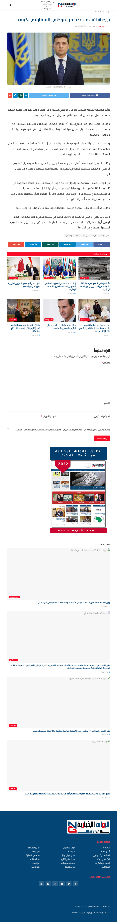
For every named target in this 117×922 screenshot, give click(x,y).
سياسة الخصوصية (92, 906)
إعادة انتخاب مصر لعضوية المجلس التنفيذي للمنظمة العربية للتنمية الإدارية (60, 286)
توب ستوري (85, 319)
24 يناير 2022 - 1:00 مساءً (82, 26)
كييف (77, 236)
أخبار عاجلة (13, 319)
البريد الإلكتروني (48, 416)
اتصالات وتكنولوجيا (101, 855)
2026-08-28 (106, 293)
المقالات (106, 867)
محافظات (35, 859)
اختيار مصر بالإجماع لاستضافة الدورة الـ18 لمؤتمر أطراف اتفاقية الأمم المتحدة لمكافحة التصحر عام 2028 (67, 794)
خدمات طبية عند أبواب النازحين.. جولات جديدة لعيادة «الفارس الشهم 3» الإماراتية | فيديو (95, 328)
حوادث (71, 851)
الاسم (106, 403)
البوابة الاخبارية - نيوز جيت (95, 913)
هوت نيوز (35, 867)
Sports (106, 847)
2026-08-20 (35, 290)
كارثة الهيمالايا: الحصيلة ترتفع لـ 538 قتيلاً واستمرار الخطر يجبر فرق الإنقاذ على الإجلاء (95, 286)
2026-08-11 (71, 332)
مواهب (36, 863)
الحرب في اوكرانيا (102, 863)
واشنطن (68, 236)
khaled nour (76, 913)
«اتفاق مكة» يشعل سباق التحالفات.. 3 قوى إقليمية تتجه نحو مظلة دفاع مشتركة (23, 328)
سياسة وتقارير (68, 859)
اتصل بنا (77, 906)
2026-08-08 (35, 335)
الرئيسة (107, 12)
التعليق (105, 362)
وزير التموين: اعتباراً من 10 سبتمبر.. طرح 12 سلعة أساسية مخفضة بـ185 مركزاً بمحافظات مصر (71, 731)
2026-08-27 (71, 293)
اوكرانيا (101, 236)
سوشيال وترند (68, 855)
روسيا (85, 236)
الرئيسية (106, 906)
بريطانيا (93, 236)
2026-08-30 (105, 606)
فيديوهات (35, 851)
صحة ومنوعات (68, 863)
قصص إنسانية (33, 855)
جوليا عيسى (100, 26)
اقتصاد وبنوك (14, 597)
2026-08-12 (107, 335)
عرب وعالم (98, 12)
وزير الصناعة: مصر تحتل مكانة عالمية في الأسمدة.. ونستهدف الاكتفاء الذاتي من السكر (74, 602)
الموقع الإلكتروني (102, 416)
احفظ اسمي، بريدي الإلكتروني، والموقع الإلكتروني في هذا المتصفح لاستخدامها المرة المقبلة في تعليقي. (62, 429)
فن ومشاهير (33, 847)
